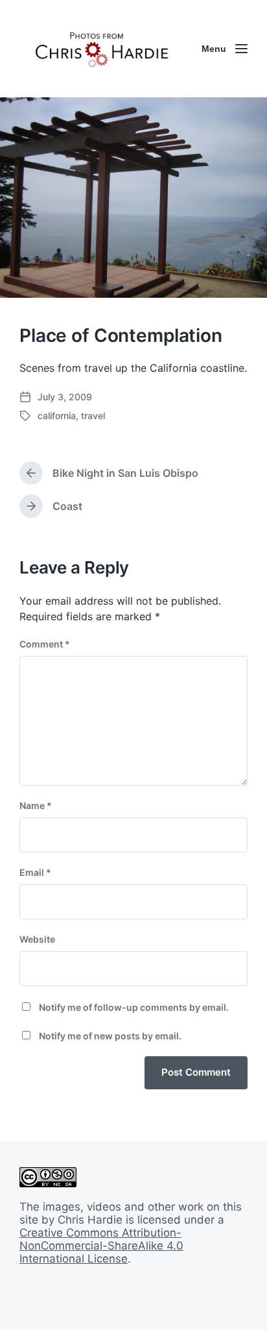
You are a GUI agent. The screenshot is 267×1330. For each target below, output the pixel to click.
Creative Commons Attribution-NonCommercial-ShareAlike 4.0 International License (101, 1245)
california (57, 415)
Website (37, 939)
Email (35, 872)
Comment (44, 643)
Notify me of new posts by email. (110, 1035)
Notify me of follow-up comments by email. (134, 1007)
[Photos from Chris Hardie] (101, 48)
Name (35, 805)
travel (93, 415)
